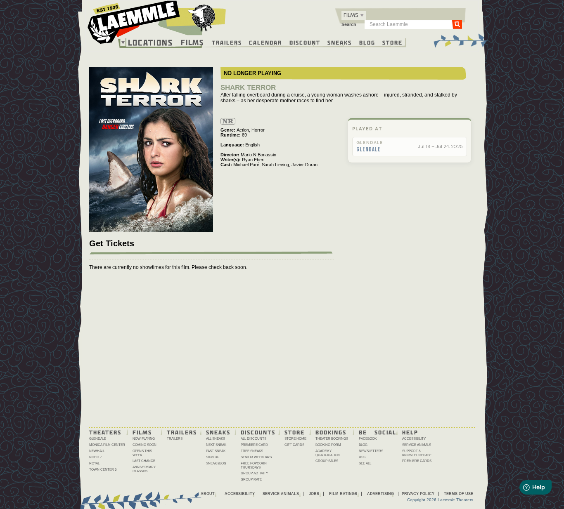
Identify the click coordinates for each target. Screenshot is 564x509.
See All (365, 463)
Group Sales (326, 461)
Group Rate (251, 479)
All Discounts (253, 439)
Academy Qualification (327, 453)
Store (392, 42)
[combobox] (353, 15)
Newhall (97, 451)
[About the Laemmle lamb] (202, 17)
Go (457, 24)
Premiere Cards (416, 461)
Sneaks (339, 42)
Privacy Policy (418, 494)
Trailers (227, 42)
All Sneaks (215, 439)
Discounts (258, 432)
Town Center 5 (102, 469)
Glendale (368, 149)
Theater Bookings (331, 439)
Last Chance (144, 461)
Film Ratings (343, 494)
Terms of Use (458, 494)
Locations (150, 42)
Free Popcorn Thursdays (254, 465)
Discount (304, 42)
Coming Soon (144, 445)
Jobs (314, 494)
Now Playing (144, 439)
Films (192, 41)
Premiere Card (254, 445)
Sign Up (212, 457)
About (208, 494)
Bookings (330, 432)
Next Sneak (216, 445)
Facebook (368, 439)
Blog (367, 42)
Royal (94, 463)
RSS (362, 457)
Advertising (380, 494)
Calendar (265, 42)
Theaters (105, 432)
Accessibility (414, 439)
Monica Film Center (107, 445)
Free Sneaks (252, 451)
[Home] (157, 24)
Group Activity (254, 473)
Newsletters (371, 451)
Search (348, 24)
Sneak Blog (216, 463)
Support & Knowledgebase (416, 453)
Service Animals (416, 445)
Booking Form (328, 445)
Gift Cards (294, 445)
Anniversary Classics (144, 469)
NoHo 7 (95, 457)
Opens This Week (142, 453)
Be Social (377, 432)
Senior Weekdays (256, 457)
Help (410, 432)
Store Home (295, 439)
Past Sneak (215, 451)
